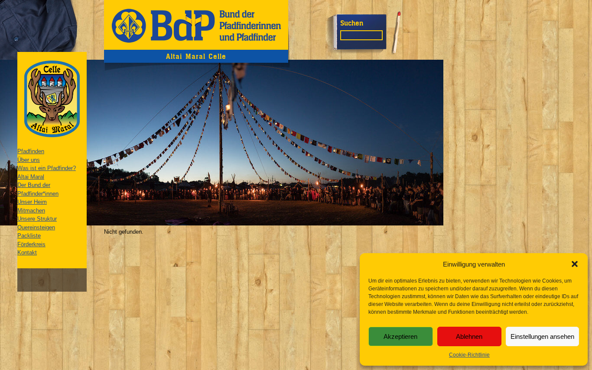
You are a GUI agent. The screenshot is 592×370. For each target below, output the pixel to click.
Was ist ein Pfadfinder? (46, 168)
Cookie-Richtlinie (469, 355)
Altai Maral (30, 177)
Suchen (351, 23)
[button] (574, 264)
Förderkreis (31, 244)
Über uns (28, 160)
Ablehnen (469, 336)
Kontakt (27, 252)
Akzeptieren (400, 336)
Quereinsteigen (36, 227)
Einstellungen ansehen (542, 336)
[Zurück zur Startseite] (196, 25)
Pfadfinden (30, 151)
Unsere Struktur (37, 219)
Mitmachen (31, 210)
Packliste (29, 235)
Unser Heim (32, 202)
